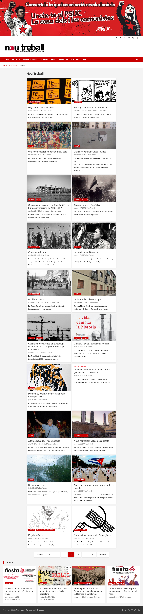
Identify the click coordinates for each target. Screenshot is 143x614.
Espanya (32, 199)
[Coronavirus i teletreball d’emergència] (94, 519)
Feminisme (63, 60)
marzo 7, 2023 (79, 597)
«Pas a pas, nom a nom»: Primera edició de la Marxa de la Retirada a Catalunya (88, 591)
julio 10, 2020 (32, 444)
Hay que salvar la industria (41, 107)
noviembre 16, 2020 (35, 110)
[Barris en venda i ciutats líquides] (94, 135)
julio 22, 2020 (78, 375)
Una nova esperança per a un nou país (47, 151)
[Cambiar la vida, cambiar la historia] (94, 327)
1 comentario (103, 110)
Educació (78, 102)
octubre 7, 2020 (79, 255)
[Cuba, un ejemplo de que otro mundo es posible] (94, 468)
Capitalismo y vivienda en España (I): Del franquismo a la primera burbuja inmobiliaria (46, 346)
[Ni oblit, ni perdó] (48, 283)
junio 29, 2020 (79, 444)
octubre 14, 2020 (34, 255)
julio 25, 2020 (32, 400)
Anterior (40, 554)
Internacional (30, 60)
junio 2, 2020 (78, 491)
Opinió (85, 60)
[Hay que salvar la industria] (48, 91)
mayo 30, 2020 (33, 538)
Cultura (75, 60)
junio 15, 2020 (33, 488)
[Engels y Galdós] (48, 519)
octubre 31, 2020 (34, 211)
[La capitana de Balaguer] (94, 236)
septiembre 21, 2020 (35, 352)
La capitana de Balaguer (86, 252)
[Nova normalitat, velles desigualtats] (94, 424)
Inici (7, 60)
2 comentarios (56, 211)
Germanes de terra (37, 252)
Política (16, 60)
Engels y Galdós (36, 535)
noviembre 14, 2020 (81, 110)
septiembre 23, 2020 (81, 302)
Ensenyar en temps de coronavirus (91, 107)
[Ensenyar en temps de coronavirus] (94, 91)
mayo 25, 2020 (79, 538)
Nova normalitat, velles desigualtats (91, 441)
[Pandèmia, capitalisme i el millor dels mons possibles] (48, 377)
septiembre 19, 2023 (47, 597)
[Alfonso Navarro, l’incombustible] (48, 424)
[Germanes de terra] (48, 236)
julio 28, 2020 (78, 347)
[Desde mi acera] (48, 468)
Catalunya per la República (87, 205)
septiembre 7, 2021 (115, 597)
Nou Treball (48, 110)
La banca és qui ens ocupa (87, 299)
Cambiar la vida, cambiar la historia (91, 343)
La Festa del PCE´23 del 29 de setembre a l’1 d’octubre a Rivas (19, 591)
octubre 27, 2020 (80, 208)
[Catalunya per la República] (94, 188)
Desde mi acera (36, 485)
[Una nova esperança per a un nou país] (48, 135)
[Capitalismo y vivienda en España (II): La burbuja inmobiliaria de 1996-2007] (48, 188)
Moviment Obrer (48, 60)
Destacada (87, 583)
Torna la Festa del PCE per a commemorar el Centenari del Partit (122, 591)
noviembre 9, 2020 (34, 155)
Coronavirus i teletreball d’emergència (92, 535)
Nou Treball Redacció (12, 599)
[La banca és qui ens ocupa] (94, 283)
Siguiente (102, 554)
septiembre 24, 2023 (12, 597)
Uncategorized (34, 246)
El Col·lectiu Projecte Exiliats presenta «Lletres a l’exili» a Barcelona (53, 591)
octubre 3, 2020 (33, 302)
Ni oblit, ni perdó (36, 299)
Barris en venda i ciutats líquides (90, 151)
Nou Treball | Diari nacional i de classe (30, 610)
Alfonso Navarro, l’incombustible (44, 441)
